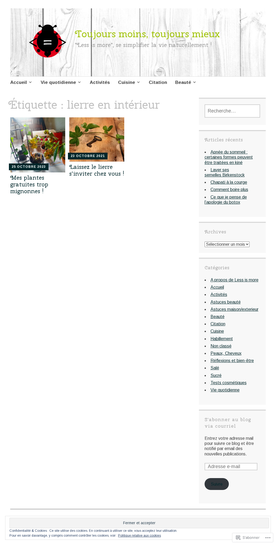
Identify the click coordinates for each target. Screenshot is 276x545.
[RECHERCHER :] (232, 111)
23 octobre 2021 (88, 156)
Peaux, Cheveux (226, 353)
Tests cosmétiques (229, 382)
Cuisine (126, 82)
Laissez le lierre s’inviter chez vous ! (96, 170)
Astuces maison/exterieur (234, 309)
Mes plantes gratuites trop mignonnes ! (29, 184)
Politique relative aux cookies (139, 535)
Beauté (183, 82)
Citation (158, 82)
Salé (215, 368)
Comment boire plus (229, 189)
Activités (100, 82)
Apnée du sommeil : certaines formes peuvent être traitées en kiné (229, 157)
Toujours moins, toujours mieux (147, 33)
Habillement (222, 338)
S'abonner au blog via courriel (228, 422)
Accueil (18, 82)
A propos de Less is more (234, 280)
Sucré (216, 375)
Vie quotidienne (58, 82)
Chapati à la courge (229, 182)
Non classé (221, 346)
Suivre (217, 484)
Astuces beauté (226, 302)
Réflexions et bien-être (232, 360)
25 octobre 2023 (29, 167)
